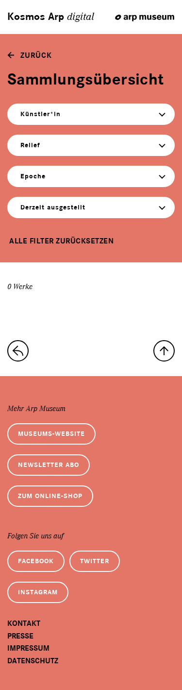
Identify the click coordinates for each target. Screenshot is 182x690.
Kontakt (23, 623)
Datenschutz (32, 660)
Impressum (28, 648)
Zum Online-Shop (50, 496)
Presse (20, 636)
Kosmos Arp (50, 17)
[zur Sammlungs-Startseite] (18, 351)
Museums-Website (51, 434)
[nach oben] (164, 351)
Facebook (36, 561)
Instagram (38, 592)
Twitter (94, 561)
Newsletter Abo (48, 465)
